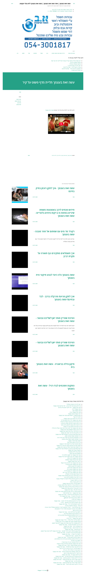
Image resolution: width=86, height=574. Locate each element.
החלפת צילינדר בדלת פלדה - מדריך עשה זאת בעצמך (68, 520)
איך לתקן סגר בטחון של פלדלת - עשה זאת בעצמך (69, 547)
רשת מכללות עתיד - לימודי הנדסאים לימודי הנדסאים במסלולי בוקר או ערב (63, 507)
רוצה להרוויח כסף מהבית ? (74, 65)
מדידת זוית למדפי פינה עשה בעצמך (72, 418)
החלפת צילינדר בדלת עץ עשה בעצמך (72, 483)
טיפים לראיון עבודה (76, 70)
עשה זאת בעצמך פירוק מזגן (74, 458)
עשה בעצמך (18, 99)
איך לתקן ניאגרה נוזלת (75, 482)
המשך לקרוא (35, 197)
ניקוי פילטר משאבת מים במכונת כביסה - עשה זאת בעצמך (67, 551)
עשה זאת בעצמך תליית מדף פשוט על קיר (71, 420)
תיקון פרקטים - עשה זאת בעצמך (73, 529)
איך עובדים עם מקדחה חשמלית (73, 474)
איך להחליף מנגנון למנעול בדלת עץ (72, 513)
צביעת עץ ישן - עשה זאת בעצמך (73, 561)
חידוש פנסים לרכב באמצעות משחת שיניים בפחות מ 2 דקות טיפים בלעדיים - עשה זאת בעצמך (54, 212)
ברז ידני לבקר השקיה (76, 480)
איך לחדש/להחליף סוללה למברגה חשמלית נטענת (68, 478)
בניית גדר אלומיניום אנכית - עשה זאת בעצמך (70, 524)
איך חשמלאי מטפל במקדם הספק (73, 436)
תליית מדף (19, 102)
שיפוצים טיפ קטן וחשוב (75, 453)
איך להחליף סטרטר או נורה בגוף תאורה (71, 542)
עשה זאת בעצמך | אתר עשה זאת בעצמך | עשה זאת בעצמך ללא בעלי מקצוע (45, 3)
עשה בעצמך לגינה (76, 409)
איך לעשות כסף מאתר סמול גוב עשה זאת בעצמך (69, 447)
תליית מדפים (18, 104)
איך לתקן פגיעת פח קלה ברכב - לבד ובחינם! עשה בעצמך (56, 298)
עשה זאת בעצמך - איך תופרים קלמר (72, 493)
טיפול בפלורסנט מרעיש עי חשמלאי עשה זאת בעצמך (68, 434)
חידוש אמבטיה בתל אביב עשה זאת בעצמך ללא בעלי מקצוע (66, 523)
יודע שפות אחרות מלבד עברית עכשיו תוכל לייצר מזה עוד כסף (66, 61)
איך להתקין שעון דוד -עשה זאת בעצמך (71, 555)
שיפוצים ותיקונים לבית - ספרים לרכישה (71, 68)
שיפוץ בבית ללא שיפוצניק (75, 452)
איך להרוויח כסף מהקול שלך (74, 442)
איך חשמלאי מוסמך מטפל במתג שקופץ (71, 439)
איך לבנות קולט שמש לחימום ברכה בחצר (71, 425)
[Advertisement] (51, 100)
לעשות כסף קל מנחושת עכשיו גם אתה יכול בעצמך (68, 445)
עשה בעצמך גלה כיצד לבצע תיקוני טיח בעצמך (55, 276)
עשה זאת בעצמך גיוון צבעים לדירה (72, 471)
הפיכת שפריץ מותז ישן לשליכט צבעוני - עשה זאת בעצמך (55, 319)
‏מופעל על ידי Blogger (42, 570)
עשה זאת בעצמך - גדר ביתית (74, 518)
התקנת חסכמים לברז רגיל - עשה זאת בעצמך (56, 387)
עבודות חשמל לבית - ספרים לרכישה (72, 67)
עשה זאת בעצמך (71, 53)
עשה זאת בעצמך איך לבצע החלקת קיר (71, 455)
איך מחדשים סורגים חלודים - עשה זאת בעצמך (69, 494)
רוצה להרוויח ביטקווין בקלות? (74, 404)
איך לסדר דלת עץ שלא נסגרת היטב (72, 553)
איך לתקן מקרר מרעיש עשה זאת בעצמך (71, 488)
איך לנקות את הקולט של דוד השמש (72, 426)
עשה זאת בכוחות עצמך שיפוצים (73, 459)
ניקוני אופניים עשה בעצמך (74, 414)
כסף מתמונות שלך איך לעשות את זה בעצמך (70, 444)
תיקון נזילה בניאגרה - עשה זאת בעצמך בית (55, 365)
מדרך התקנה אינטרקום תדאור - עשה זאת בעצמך (69, 564)
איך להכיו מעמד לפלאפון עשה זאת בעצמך (70, 429)
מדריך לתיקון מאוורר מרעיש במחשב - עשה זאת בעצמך (67, 558)
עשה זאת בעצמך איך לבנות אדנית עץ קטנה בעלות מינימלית (66, 428)
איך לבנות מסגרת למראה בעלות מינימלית (71, 423)
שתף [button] (20, 92)
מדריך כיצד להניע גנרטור (75, 516)
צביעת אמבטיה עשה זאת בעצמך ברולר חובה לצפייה (68, 521)
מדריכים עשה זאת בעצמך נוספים (58, 53)
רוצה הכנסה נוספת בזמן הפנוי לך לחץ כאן (62, 9)
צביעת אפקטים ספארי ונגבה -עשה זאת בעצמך (69, 545)
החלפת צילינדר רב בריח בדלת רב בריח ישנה (70, 548)
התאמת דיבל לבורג (76, 499)
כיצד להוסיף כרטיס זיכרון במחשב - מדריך (71, 502)
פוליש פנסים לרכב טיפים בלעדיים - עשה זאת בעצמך (68, 556)
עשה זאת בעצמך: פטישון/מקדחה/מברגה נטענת (69, 543)
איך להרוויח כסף (77, 510)
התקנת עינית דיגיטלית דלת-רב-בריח (72, 550)
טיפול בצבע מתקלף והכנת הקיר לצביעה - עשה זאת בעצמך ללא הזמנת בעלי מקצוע (61, 531)
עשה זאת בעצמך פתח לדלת (74, 467)
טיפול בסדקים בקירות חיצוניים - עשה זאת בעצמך (69, 532)
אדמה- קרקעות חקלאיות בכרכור (73, 505)
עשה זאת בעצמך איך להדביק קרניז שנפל (71, 463)
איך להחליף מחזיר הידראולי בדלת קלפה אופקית (69, 485)
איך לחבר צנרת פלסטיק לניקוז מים (72, 477)
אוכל (29, 53)
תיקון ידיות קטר (77, 417)
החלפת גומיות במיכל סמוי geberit (72, 497)
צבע (47, 53)
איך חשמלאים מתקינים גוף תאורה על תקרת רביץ (56, 255)
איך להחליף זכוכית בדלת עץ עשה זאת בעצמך (70, 486)
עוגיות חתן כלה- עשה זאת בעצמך (72, 490)
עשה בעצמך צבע (77, 410)
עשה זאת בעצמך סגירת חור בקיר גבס (72, 472)
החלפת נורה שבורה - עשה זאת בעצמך (71, 534)
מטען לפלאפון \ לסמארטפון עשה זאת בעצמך (70, 415)
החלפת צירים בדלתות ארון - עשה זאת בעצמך (70, 512)
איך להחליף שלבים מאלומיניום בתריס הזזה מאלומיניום (68, 539)
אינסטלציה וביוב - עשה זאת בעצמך (72, 526)
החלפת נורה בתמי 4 (76, 540)
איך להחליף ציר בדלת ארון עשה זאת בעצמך (70, 431)
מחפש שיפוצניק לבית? (75, 62)
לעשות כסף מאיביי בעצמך (74, 440)
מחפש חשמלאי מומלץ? (75, 64)
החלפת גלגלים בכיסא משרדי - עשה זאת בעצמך (69, 537)
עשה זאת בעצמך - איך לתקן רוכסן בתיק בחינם (55, 190)
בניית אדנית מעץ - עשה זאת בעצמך (72, 528)
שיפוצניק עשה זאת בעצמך (74, 450)
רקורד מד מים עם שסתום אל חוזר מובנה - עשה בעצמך (54, 233)
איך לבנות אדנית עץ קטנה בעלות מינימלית (70, 421)
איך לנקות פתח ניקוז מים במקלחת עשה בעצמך (69, 475)
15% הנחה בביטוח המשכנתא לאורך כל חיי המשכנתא (68, 509)
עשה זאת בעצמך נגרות (75, 412)
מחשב (23, 53)
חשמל (41, 53)
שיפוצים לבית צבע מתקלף (74, 466)
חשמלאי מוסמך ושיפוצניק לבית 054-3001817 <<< (60, 11)
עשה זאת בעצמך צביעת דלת (74, 469)
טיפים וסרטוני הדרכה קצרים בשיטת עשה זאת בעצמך (68, 491)
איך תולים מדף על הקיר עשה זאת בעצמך (71, 433)
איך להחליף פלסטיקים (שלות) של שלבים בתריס (69, 515)
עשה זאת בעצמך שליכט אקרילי (73, 464)
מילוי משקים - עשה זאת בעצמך (73, 536)
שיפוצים (35, 53)
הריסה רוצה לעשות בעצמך (74, 461)
